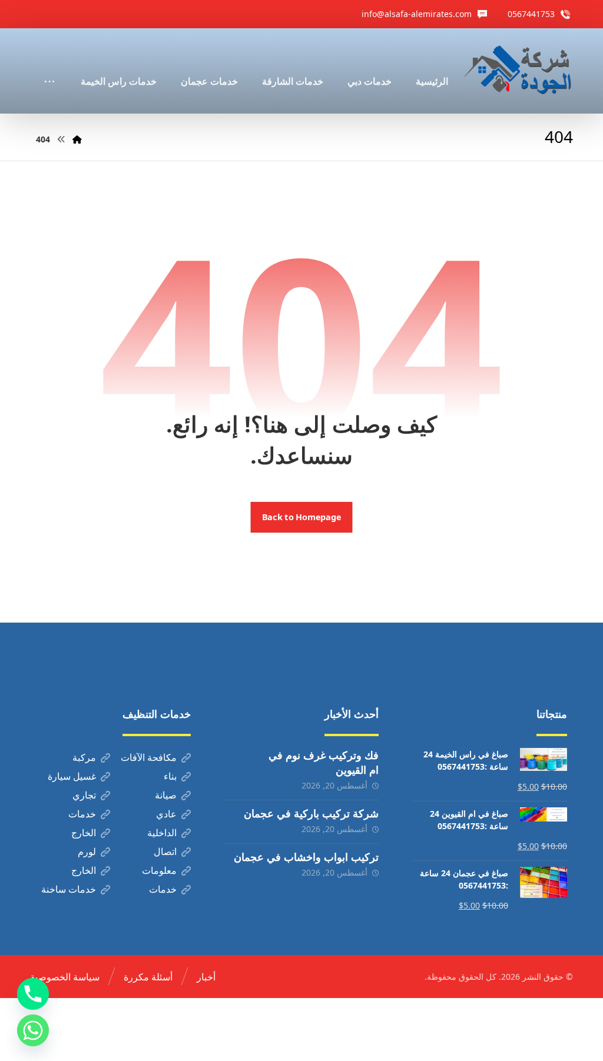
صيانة (166, 795)
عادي (166, 813)
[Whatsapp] (33, 1030)
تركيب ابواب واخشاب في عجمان (306, 857)
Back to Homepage (302, 517)
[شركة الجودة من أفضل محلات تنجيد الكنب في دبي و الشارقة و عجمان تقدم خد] (518, 71)
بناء (170, 776)
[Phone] (33, 994)
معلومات (159, 870)
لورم (87, 851)
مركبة (84, 757)
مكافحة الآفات (149, 757)
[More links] (49, 65)
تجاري (84, 795)
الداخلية (162, 832)
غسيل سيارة (72, 776)
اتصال (165, 851)
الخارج (83, 832)
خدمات (82, 813)
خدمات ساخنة (68, 889)
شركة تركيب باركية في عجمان (311, 813)
